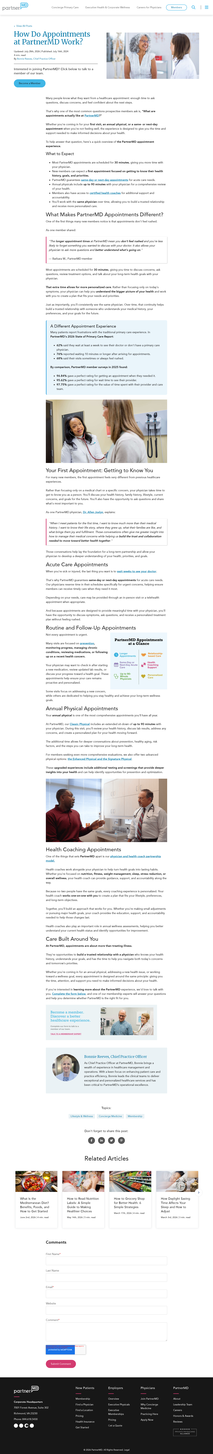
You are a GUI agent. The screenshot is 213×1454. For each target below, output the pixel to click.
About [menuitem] (176, 1398)
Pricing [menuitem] (79, 1415)
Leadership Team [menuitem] (182, 1404)
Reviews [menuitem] (177, 1421)
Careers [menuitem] (177, 1410)
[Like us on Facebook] (21, 1426)
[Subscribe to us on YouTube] (16, 1426)
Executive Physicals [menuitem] (119, 1404)
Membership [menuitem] (83, 1398)
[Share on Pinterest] (121, 1140)
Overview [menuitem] (113, 1398)
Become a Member (30, 83)
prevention (87, 643)
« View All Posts (23, 25)
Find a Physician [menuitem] (84, 1404)
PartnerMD (92, 115)
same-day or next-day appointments (104, 180)
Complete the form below (69, 994)
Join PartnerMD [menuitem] (150, 1398)
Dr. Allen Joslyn (93, 512)
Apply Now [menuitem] (147, 1419)
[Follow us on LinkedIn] (32, 1426)
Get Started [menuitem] (82, 1427)
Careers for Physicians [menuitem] (149, 7)
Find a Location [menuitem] (84, 1410)
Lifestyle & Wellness (82, 1116)
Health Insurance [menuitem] (85, 1421)
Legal (126, 1450)
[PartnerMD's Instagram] (26, 1426)
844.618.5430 (30, 1419)
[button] (199, 1192)
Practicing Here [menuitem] (149, 1414)
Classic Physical (80, 724)
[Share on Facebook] (91, 1140)
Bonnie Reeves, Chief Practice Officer (36, 58)
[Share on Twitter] (111, 1140)
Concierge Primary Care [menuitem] (65, 7)
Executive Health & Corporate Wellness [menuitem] (107, 7)
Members (176, 7)
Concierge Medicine (110, 1116)
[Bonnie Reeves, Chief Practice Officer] (66, 1067)
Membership (135, 1116)
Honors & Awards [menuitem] (183, 1415)
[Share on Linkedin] (101, 1140)
